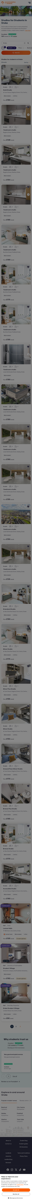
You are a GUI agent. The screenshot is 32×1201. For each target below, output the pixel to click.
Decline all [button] (16, 1194)
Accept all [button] (16, 1190)
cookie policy (19, 1184)
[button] (16, 1198)
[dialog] (16, 1187)
